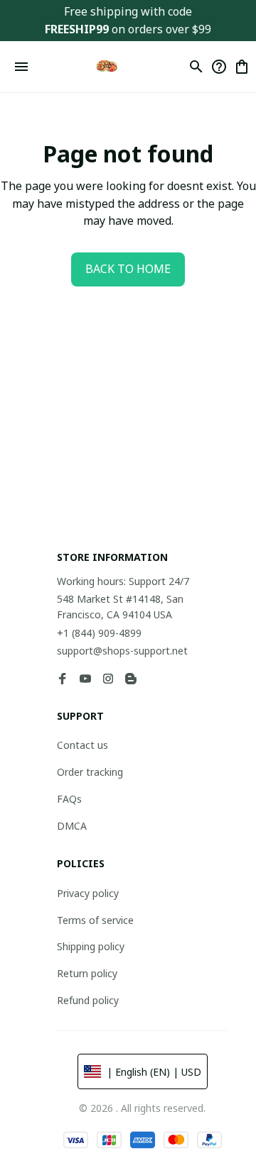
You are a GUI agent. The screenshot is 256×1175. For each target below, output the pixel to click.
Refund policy (88, 1000)
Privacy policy (88, 893)
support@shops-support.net (122, 650)
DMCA (72, 825)
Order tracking (90, 772)
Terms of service (95, 920)
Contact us (82, 745)
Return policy (87, 973)
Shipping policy (90, 946)
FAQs (69, 799)
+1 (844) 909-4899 (99, 633)
